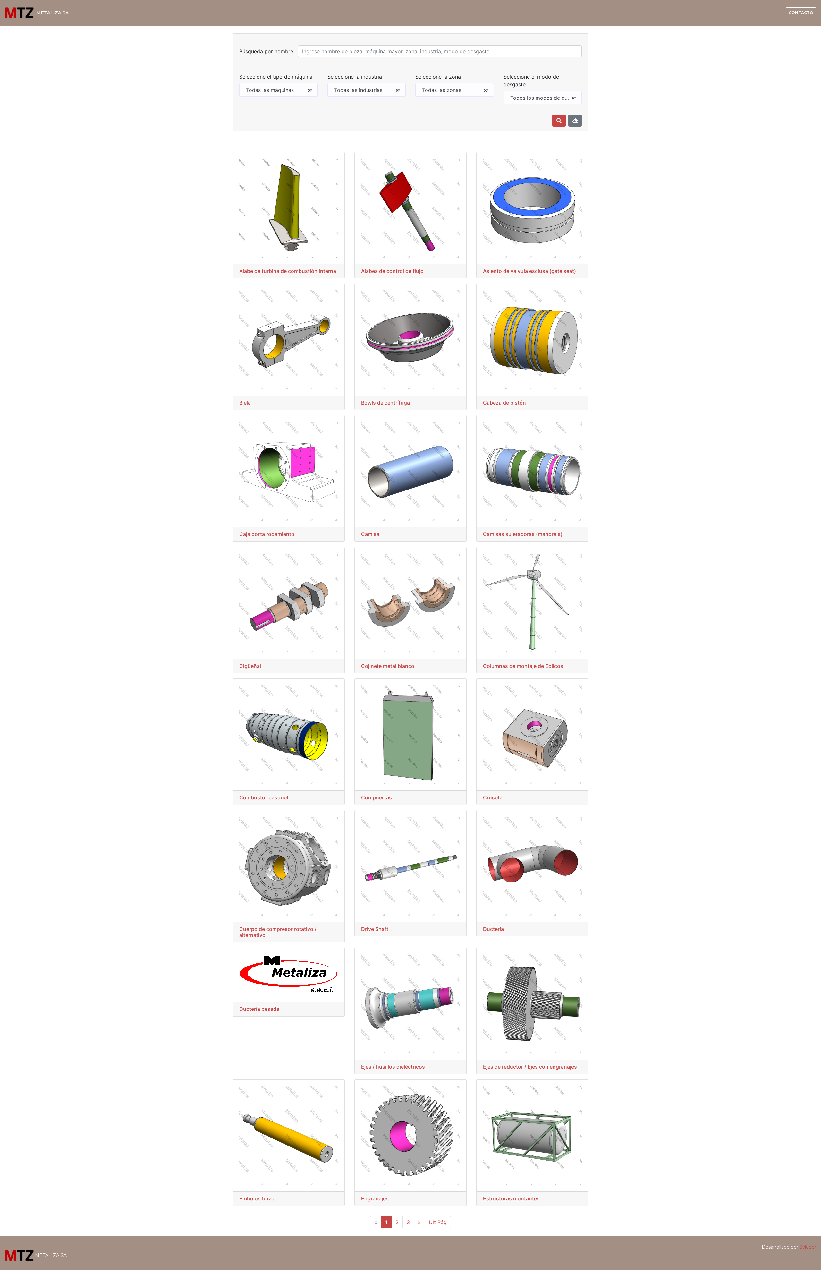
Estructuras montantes (511, 1198)
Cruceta (493, 797)
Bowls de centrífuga (385, 402)
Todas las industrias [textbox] (366, 90)
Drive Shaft (374, 929)
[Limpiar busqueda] (575, 121)
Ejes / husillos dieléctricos (393, 1066)
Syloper (808, 1247)
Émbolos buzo (257, 1198)
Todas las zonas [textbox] (454, 90)
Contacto (801, 12)
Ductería (493, 929)
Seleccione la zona (438, 76)
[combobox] (278, 90)
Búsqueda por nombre (266, 51)
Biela (245, 402)
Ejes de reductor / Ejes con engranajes (530, 1066)
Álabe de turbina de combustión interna (287, 271)
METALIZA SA (52, 13)
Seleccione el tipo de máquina (275, 76)
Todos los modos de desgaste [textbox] (546, 98)
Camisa (370, 534)
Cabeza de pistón (504, 402)
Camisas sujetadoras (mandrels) (523, 534)
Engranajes (375, 1198)
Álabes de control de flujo (392, 271)
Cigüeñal (250, 666)
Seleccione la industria (354, 76)
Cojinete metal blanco (387, 666)
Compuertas (376, 797)
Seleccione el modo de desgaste (531, 80)
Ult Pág (438, 1222)
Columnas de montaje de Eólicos (523, 666)
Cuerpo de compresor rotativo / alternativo (278, 932)
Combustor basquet (264, 797)
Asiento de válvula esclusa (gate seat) (529, 271)
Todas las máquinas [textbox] (278, 90)
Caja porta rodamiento (266, 534)
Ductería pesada (259, 1009)
